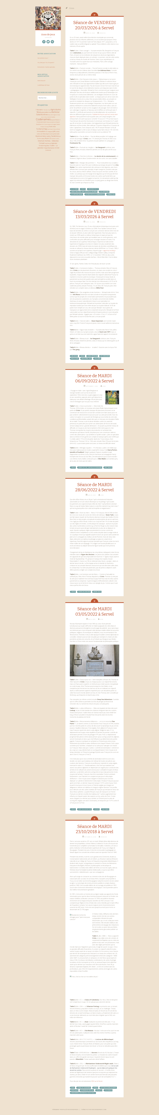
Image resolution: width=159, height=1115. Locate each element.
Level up (51, 134)
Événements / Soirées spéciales (46, 67)
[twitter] (48, 42)
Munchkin (74, 1090)
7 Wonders (39, 110)
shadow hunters (55, 138)
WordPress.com (100, 1109)
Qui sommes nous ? (43, 58)
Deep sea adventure (51, 122)
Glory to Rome (56, 129)
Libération (111, 194)
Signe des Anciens (84, 591)
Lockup (96, 809)
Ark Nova (74, 356)
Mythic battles (47, 136)
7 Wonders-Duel (46, 110)
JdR (54, 131)
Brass (46, 114)
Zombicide (48, 150)
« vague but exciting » (109, 251)
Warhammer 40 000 (53, 148)
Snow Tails (97, 591)
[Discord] (52, 42)
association (45, 112)
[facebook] (44, 42)
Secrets (99, 1090)
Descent (58, 122)
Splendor (54, 143)
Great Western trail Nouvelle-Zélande (84, 191)
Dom (104, 386)
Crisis (83, 189)
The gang (98, 358)
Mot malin (56, 134)
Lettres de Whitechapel (43, 134)
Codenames (43, 119)
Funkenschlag (41, 129)
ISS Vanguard (49, 131)
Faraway (47, 126)
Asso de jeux (48, 34)
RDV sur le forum (97, 1081)
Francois (102, 33)
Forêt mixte (52, 126)
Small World (48, 143)
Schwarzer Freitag (87, 1090)
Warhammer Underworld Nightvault (83, 1092)
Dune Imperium (48, 124)
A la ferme (74, 189)
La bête (57, 131)
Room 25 (48, 138)
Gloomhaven (50, 129)
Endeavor (42, 126)
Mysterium (39, 136)
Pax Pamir (105, 809)
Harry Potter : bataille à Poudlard (90, 467)
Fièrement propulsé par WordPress (65, 1109)
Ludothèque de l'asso (44, 85)
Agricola (54, 109)
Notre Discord (41, 80)
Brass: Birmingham (52, 114)
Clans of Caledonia (84, 1087)
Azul (50, 112)
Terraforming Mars (44, 145)
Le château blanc (77, 194)
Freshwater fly (93, 189)
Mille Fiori (74, 358)
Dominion (38, 124)
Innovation (41, 131)
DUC (43, 124)
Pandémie (54, 136)
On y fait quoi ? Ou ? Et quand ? (46, 62)
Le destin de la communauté (95, 194)
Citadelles (53, 117)
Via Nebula (108, 1090)
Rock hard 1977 (86, 358)
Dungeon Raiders (56, 124)
